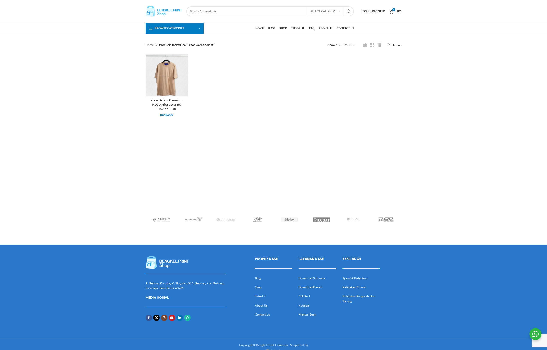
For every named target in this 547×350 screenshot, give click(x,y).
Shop (258, 287)
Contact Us (262, 314)
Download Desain (310, 287)
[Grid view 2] (365, 45)
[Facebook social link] (149, 318)
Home (150, 45)
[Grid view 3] (372, 45)
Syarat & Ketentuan (355, 278)
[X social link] (156, 318)
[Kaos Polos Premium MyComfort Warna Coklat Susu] (167, 75)
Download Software (312, 278)
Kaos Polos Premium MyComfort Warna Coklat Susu (166, 104)
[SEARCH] (349, 11)
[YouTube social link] (172, 318)
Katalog (304, 305)
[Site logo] (164, 11)
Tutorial (260, 296)
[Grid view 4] (379, 45)
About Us (261, 305)
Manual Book (307, 314)
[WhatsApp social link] (187, 318)
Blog (258, 278)
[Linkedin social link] (179, 318)
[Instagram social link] (164, 318)
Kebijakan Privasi (354, 287)
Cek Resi (304, 296)
